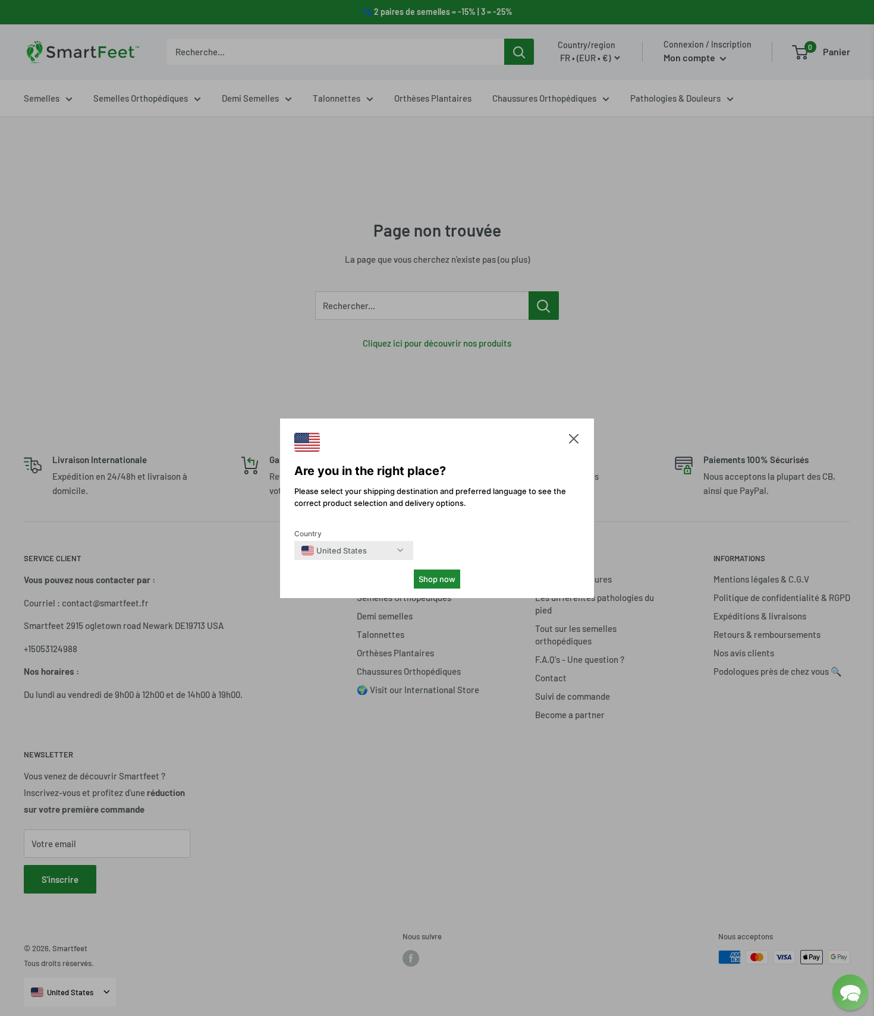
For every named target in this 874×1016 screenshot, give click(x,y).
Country (308, 533)
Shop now (437, 579)
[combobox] (334, 550)
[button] (574, 441)
